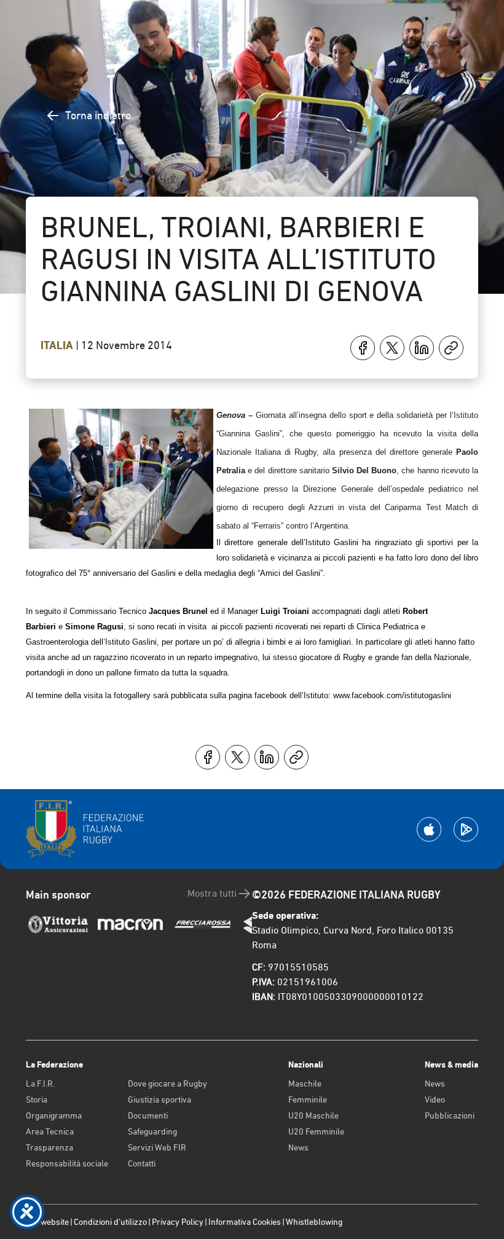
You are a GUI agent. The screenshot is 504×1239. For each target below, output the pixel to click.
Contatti (142, 1163)
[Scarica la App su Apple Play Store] (429, 829)
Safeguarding (152, 1131)
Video (435, 1099)
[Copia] (451, 348)
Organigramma (54, 1115)
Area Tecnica (50, 1131)
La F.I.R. (40, 1083)
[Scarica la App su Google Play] (466, 829)
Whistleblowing (314, 1222)
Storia (36, 1099)
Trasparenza (49, 1147)
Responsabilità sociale (67, 1163)
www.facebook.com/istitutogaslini (392, 695)
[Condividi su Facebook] (362, 348)
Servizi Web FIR (157, 1147)
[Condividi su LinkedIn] (421, 348)
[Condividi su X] (392, 348)
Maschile (304, 1083)
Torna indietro (98, 115)
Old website (47, 1222)
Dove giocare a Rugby (167, 1083)
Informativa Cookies (244, 1222)
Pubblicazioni (449, 1115)
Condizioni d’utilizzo (110, 1222)
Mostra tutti (212, 893)
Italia (58, 345)
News (298, 1147)
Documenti (148, 1115)
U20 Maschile (313, 1115)
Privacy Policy (177, 1222)
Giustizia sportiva (159, 1099)
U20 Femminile (316, 1131)
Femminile (307, 1099)
